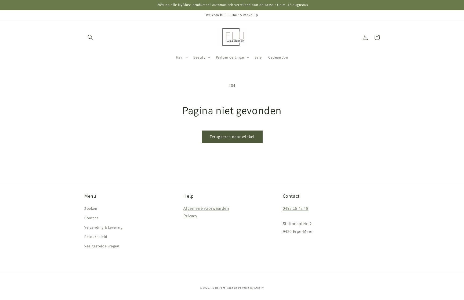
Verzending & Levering (103, 227)
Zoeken (90, 208)
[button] (90, 37)
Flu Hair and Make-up (224, 288)
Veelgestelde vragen (101, 246)
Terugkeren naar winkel (232, 136)
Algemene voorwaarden (206, 208)
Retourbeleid (95, 236)
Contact (91, 217)
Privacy (190, 216)
